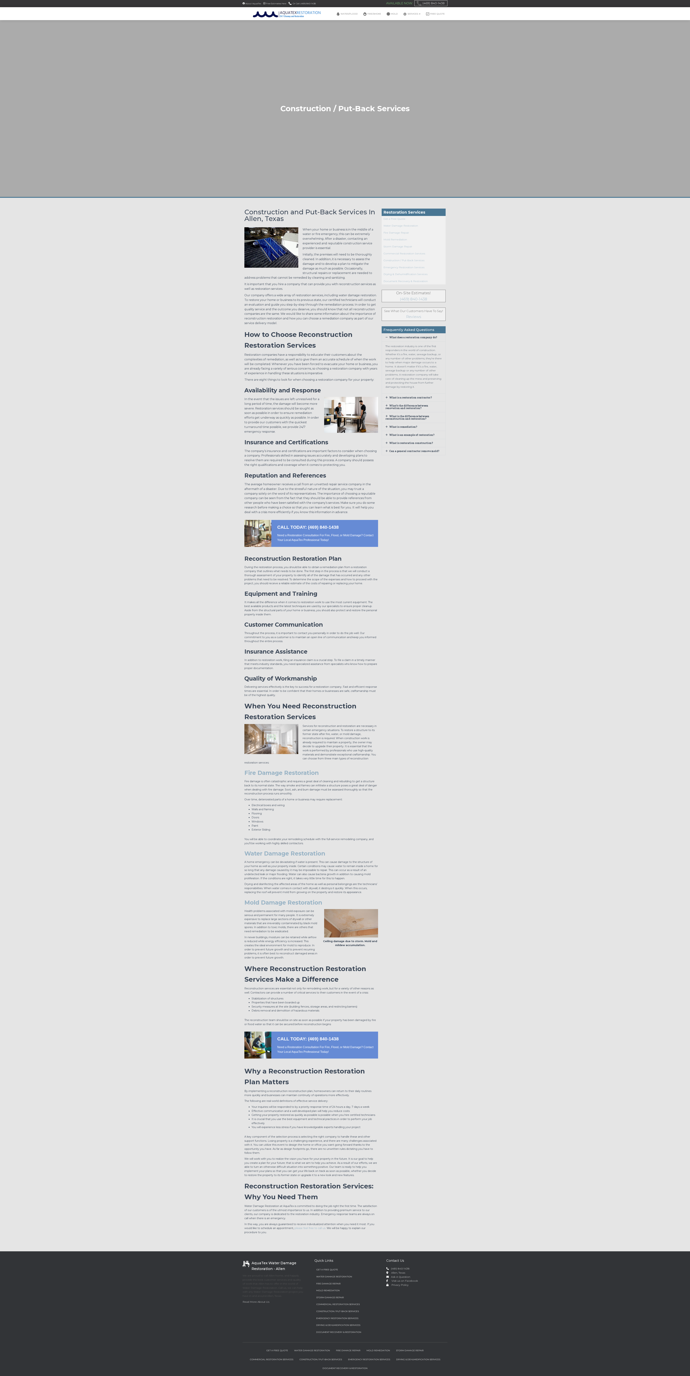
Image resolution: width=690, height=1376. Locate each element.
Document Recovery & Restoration (405, 281)
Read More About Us (256, 1301)
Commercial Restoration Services (404, 253)
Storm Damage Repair (397, 246)
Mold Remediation (395, 239)
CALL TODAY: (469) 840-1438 (308, 527)
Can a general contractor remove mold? (414, 451)
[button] (419, 13)
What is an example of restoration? (411, 435)
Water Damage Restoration (400, 225)
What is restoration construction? (411, 443)
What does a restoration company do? (413, 337)
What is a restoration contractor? (410, 397)
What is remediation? (403, 426)
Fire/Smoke (374, 13)
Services (413, 13)
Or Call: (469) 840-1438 (304, 3)
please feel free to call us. (310, 1228)
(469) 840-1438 (433, 3)
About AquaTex (253, 3)
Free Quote (437, 13)
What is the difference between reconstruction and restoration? (407, 417)
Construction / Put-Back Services (403, 260)
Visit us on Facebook (403, 1280)
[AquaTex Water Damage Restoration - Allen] (281, 13)
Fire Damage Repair (396, 232)
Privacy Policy (398, 1285)
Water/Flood (349, 13)
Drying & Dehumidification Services (405, 274)
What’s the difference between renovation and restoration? (406, 407)
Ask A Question (400, 1276)
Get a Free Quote (394, 218)
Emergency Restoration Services (403, 267)
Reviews (413, 316)
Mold (394, 13)
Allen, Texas (396, 1272)
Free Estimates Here (276, 3)
